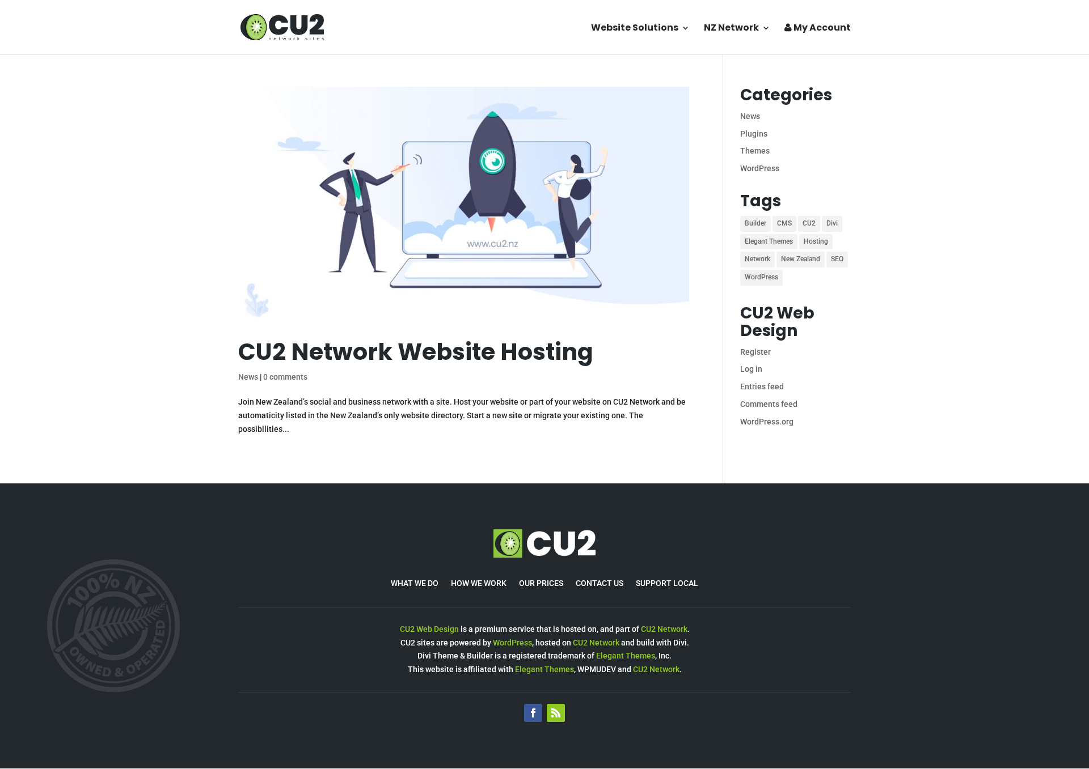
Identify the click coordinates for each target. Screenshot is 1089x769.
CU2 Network (664, 629)
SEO (837, 259)
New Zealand (800, 259)
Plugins (753, 133)
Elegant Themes (769, 241)
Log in (751, 368)
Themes (755, 150)
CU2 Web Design (429, 629)
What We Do (414, 583)
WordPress (759, 168)
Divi (832, 223)
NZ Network (731, 29)
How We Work (478, 583)
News (248, 376)
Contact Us (599, 583)
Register (755, 351)
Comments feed (768, 404)
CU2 (809, 223)
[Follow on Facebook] (533, 713)
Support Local (667, 583)
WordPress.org (766, 421)
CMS (784, 223)
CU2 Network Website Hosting (415, 351)
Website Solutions (634, 29)
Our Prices (541, 583)
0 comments (285, 376)
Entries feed (762, 386)
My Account (821, 28)
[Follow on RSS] (556, 713)
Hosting (816, 241)
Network (757, 259)
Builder (755, 223)
